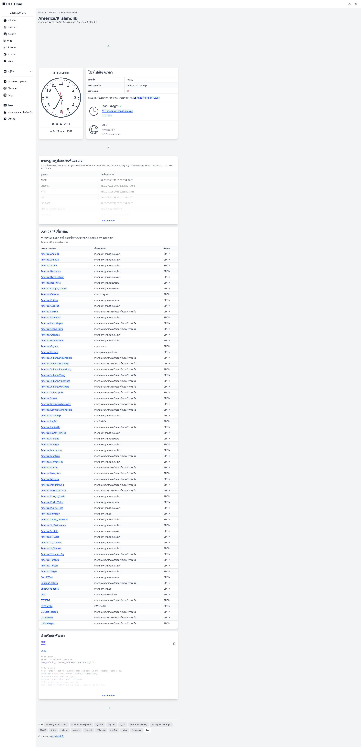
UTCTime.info (57, 736)
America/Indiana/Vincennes (55, 380)
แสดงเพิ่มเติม (107, 220)
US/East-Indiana (49, 611)
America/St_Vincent (51, 548)
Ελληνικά (101, 730)
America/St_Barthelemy (53, 525)
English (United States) (56, 724)
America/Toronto (50, 559)
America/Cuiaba (49, 300)
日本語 (43, 730)
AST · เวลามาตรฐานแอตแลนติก (117, 111)
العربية (123, 724)
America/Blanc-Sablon (52, 277)
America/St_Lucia (50, 536)
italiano (64, 730)
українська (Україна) (81, 724)
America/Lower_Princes (53, 432)
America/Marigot (50, 444)
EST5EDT (45, 600)
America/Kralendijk (51, 415)
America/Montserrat (52, 461)
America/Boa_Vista (51, 282)
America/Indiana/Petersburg (56, 369)
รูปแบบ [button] (44, 174)
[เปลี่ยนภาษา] (350, 4)
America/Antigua (50, 259)
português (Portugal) (161, 724)
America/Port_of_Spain (53, 496)
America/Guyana (50, 346)
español (111, 724)
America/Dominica (50, 317)
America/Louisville (50, 427)
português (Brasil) (138, 724)
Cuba (43, 594)
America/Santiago (50, 513)
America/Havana (49, 352)
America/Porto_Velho (52, 502)
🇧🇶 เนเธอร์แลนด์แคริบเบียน (146, 97)
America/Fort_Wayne (52, 323)
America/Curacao (50, 305)
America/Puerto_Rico (52, 507)
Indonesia (136, 730)
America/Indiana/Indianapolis (56, 357)
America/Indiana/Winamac (55, 386)
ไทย (147, 730)
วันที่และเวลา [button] (107, 174)
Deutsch (88, 730)
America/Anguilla (50, 253)
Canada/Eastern (49, 583)
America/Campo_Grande (54, 288)
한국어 (53, 730)
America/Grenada (50, 334)
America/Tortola (49, 565)
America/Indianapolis (52, 392)
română (113, 730)
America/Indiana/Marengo (55, 363)
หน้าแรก (42, 12)
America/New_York (51, 473)
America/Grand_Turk (52, 328)
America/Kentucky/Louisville (56, 404)
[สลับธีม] (356, 4)
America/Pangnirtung (52, 484)
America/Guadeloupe (52, 340)
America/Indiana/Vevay (53, 375)
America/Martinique (51, 450)
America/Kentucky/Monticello (56, 409)
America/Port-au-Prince (53, 490)
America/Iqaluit (49, 398)
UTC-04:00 (107, 115)
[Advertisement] (108, 45)
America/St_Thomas (51, 542)
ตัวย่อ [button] (165, 248)
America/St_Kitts (49, 531)
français (76, 730)
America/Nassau (49, 467)
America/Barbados (51, 271)
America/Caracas (50, 294)
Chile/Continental (50, 588)
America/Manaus (50, 438)
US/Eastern (47, 617)
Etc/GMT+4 (46, 606)
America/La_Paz (49, 421)
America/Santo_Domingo (54, 519)
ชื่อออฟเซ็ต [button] (99, 248)
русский (100, 724)
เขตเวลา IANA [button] (47, 248)
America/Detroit (49, 311)
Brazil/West (47, 577)
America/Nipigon (50, 479)
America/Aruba (49, 265)
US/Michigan (47, 623)
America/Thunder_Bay (52, 554)
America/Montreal (50, 455)
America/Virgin (49, 571)
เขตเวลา (52, 12)
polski (124, 730)
